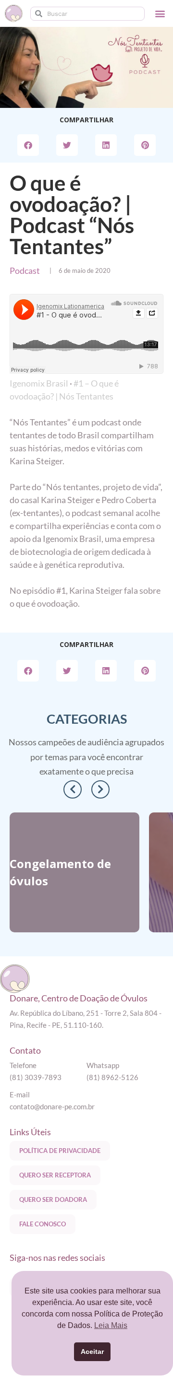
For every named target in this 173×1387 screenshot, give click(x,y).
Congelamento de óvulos (60, 872)
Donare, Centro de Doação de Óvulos (79, 998)
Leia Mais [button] (110, 1325)
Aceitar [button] (92, 1351)
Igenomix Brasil (39, 383)
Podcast (25, 270)
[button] (160, 14)
